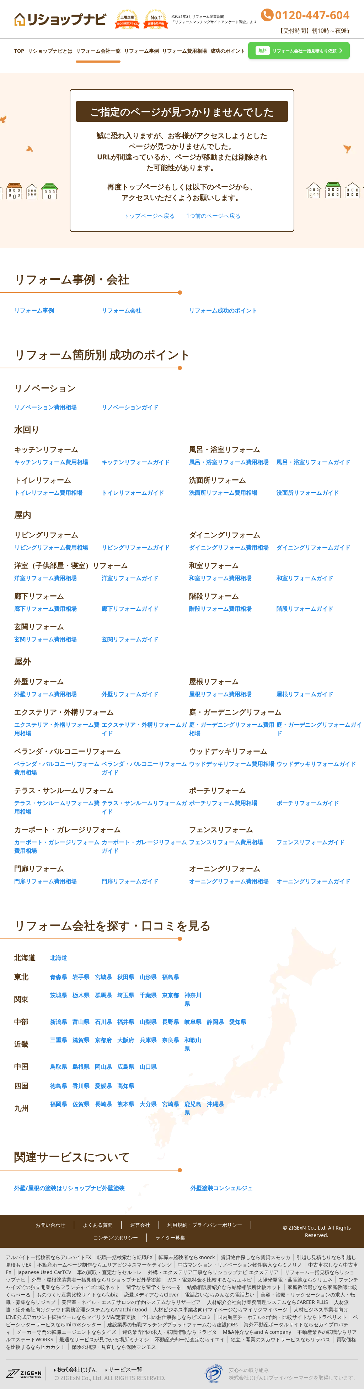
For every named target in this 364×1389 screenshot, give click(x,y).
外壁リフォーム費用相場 (45, 694)
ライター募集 (170, 1238)
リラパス (280, 1339)
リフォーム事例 (141, 50)
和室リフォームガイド (305, 578)
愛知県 (237, 1022)
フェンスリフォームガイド (311, 842)
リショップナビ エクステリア (213, 1272)
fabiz (77, 1294)
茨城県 (58, 995)
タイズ (66, 1332)
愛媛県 (103, 1086)
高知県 (125, 1086)
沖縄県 (215, 1104)
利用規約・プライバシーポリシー (204, 1225)
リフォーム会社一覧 (98, 50)
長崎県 (103, 1104)
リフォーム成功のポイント (223, 310)
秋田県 (125, 977)
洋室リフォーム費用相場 (45, 578)
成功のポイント (227, 50)
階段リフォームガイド (305, 608)
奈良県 (170, 1040)
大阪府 (125, 1040)
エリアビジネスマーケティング (104, 1264)
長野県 (170, 1022)
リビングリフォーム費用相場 (51, 547)
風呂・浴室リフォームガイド (313, 462)
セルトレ (109, 1272)
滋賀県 (81, 1040)
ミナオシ (104, 1339)
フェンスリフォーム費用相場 (226, 842)
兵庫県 (148, 1040)
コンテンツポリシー (115, 1238)
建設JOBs (172, 1324)
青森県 (58, 977)
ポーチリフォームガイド (308, 803)
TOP (19, 50)
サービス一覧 (125, 1369)
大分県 (148, 1104)
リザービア (131, 1302)
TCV (44, 1272)
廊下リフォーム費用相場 (45, 608)
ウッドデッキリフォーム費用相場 (231, 764)
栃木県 (81, 995)
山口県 (148, 1066)
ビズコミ (177, 1317)
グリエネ (295, 1279)
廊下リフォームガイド (130, 608)
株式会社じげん (77, 1369)
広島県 (125, 1066)
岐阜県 (193, 1022)
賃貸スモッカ (255, 1257)
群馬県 (103, 995)
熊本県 (125, 1104)
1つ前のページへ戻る (213, 216)
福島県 (170, 977)
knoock (187, 1257)
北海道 (58, 958)
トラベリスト (282, 1317)
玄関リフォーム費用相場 (45, 639)
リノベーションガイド (130, 407)
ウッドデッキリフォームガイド (316, 764)
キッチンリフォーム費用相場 (51, 462)
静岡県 (215, 1022)
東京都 (170, 995)
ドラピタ (169, 1332)
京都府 (103, 1040)
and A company (257, 1332)
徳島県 (58, 1086)
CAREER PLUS (267, 1302)
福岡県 (58, 1104)
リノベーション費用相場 (45, 407)
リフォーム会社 (121, 310)
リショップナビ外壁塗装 (96, 1279)
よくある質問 (98, 1225)
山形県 (148, 977)
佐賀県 (81, 1104)
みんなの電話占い (220, 1294)
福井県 (125, 1022)
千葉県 (148, 995)
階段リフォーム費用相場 (220, 608)
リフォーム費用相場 (184, 50)
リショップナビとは (50, 50)
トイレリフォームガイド (133, 492)
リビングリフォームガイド (136, 547)
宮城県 (103, 977)
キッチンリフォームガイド (136, 462)
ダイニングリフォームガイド (313, 547)
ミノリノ (240, 1264)
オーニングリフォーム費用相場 (229, 881)
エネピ (209, 1279)
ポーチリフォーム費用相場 (223, 803)
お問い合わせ (50, 1225)
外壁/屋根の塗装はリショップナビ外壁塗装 (69, 1188)
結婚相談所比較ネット (234, 1287)
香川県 (81, 1086)
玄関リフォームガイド (130, 639)
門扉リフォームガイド (130, 881)
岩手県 (81, 977)
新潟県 (58, 1022)
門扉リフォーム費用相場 (45, 881)
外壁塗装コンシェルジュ (222, 1188)
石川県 (103, 1022)
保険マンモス (113, 1346)
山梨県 (148, 1022)
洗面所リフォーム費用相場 (223, 492)
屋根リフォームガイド (305, 694)
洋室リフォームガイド (130, 578)
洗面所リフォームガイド (308, 492)
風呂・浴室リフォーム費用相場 (229, 462)
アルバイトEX (48, 1257)
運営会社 (140, 1225)
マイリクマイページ (220, 1309)
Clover (151, 1294)
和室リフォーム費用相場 (220, 578)
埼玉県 (125, 995)
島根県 (81, 1066)
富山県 (81, 1022)
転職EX (124, 1257)
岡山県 (103, 1066)
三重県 (58, 1040)
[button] (299, 50)
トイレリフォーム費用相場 (48, 492)
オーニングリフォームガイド (313, 881)
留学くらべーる (153, 1287)
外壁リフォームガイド (130, 694)
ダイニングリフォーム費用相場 (229, 547)
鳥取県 (58, 1066)
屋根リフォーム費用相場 (220, 694)
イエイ (190, 1339)
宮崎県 (170, 1104)
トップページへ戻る (149, 216)
